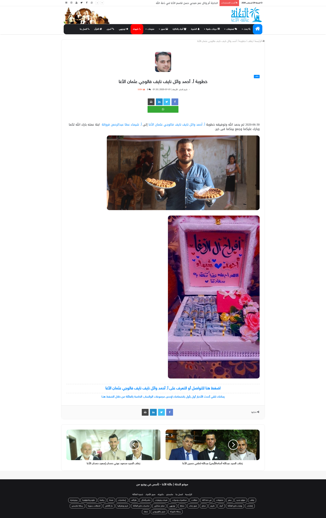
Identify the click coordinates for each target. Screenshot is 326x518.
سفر (230, 500)
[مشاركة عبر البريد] (159, 101)
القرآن (97, 29)
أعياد (221, 506)
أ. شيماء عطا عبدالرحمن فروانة (122, 124)
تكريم (212, 506)
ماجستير (169, 494)
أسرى (109, 29)
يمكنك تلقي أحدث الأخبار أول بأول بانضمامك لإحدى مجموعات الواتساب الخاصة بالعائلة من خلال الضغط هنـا (163, 397)
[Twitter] (81, 3)
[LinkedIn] (153, 412)
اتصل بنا (84, 29)
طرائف (134, 500)
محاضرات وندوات (179, 500)
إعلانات (250, 506)
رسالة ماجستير (77, 506)
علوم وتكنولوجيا (88, 500)
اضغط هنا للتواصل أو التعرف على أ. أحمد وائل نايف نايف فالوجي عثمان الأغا (163, 388)
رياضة (102, 500)
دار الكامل (109, 506)
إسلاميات (122, 500)
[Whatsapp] (91, 3)
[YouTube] (76, 3)
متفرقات (219, 500)
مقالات (194, 500)
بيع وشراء (74, 500)
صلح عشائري (159, 506)
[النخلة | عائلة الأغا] (246, 14)
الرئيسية (188, 494)
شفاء (146, 512)
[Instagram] (71, 3)
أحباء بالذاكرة (178, 29)
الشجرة (194, 29)
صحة (111, 500)
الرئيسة (258, 41)
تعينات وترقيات (161, 500)
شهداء (136, 29)
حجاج (204, 506)
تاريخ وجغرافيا (122, 506)
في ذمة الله (206, 500)
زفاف (250, 41)
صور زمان (193, 506)
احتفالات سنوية (94, 506)
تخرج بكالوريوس (159, 512)
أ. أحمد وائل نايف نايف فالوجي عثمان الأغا (177, 124)
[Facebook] (86, 3)
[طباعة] (151, 101)
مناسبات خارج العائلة (141, 506)
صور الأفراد (150, 494)
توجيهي (122, 29)
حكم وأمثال (145, 500)
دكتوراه (161, 494)
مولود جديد (240, 500)
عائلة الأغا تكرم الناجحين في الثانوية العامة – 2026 (189, 3)
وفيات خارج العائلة (235, 506)
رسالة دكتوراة (175, 512)
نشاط (182, 506)
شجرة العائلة (137, 494)
